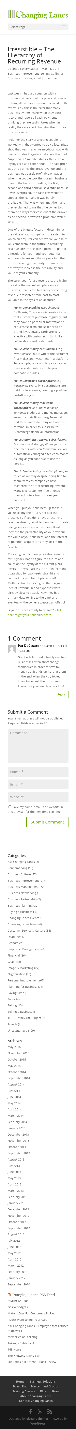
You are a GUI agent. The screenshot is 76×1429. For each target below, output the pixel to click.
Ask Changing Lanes (21, 862)
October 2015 (17, 1059)
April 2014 (14, 1109)
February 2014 (17, 1122)
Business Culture (19, 874)
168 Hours (14, 1349)
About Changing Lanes (35, 1396)
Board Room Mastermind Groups (36, 1386)
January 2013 (16, 1203)
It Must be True (18, 1301)
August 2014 (16, 1084)
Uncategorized (31, 78)
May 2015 (14, 1066)
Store (55, 1391)
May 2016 (14, 1047)
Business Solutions (43, 1381)
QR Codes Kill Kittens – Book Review (32, 1362)
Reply (61, 694)
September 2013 (19, 1153)
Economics (15, 943)
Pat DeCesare (28, 645)
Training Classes (24, 1391)
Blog (43, 1391)
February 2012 (17, 1272)
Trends (12, 1024)
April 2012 (14, 1259)
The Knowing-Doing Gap (24, 1356)
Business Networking (22, 893)
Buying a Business (20, 912)
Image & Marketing (20, 968)
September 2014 (19, 1078)
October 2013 (17, 1147)
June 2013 (14, 1172)
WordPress (38, 1423)
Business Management (23, 887)
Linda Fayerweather (25, 69)
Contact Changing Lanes (36, 1401)
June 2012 (14, 1247)
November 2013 (18, 1140)
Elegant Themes (37, 1418)
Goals (11, 962)
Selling (45, 73)
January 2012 (16, 1278)
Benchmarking (17, 868)
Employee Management (24, 949)
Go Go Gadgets (18, 1307)
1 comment (52, 78)
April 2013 (14, 1184)
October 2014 (17, 1072)
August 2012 (16, 1234)
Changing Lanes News (23, 924)
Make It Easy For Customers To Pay (31, 1313)
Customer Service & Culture (26, 930)
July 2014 (14, 1091)
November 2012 (18, 1215)
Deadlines (14, 937)
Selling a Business (20, 1012)
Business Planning (20, 905)
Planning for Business (22, 987)
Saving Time (16, 993)
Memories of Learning (22, 1337)
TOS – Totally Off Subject (24, 1018)
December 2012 (18, 1209)
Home (20, 1381)
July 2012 (14, 1240)
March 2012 (16, 1265)
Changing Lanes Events (23, 918)
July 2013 (14, 1166)
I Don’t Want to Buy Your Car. (27, 1320)
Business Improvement (23, 73)
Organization (16, 974)
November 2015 (18, 1053)
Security (13, 999)
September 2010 (19, 1284)
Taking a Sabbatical (21, 1343)
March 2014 (16, 1116)
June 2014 (14, 1097)
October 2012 (17, 1222)
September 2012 (19, 1228)
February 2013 (17, 1197)
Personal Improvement (23, 980)
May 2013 (14, 1178)
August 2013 (16, 1159)
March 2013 (16, 1191)
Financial (14, 955)
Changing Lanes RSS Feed (33, 1294)
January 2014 (16, 1128)
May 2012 (14, 1253)
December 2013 (18, 1134)
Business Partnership (22, 899)
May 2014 (14, 1103)
